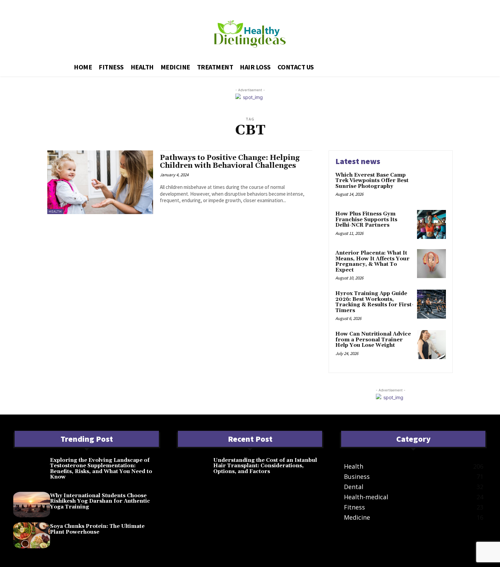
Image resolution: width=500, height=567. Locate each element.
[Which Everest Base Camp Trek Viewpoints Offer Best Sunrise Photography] (431, 185)
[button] (417, 66)
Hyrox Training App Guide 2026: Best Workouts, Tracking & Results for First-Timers (374, 302)
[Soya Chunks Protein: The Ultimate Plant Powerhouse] (31, 535)
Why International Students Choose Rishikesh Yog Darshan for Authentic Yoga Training (100, 501)
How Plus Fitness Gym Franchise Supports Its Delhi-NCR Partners (366, 219)
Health (55, 211)
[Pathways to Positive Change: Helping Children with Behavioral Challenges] (100, 182)
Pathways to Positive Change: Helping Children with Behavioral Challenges (230, 161)
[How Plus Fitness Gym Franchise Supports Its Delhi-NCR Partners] (431, 224)
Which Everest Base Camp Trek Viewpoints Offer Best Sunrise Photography (372, 181)
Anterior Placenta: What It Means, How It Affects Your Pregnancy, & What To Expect (372, 261)
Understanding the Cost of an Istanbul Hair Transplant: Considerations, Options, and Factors (265, 466)
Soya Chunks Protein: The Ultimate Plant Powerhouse (97, 529)
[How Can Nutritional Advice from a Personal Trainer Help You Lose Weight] (431, 344)
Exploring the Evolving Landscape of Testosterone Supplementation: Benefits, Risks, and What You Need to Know (101, 469)
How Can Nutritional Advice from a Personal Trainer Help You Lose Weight (373, 340)
